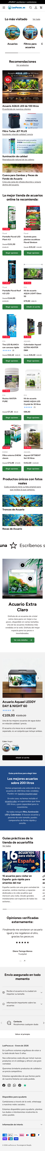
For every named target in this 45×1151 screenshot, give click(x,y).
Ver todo (36, 19)
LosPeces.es (12, 1145)
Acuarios (12, 43)
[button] (41, 7)
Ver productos (22, 65)
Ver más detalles (21, 640)
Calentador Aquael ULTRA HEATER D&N (32, 347)
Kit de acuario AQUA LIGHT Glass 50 (32, 293)
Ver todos (6, 846)
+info (36, 2)
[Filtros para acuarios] (30, 32)
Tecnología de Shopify (24, 1145)
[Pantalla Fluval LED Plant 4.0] (11, 217)
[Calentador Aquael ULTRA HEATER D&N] (33, 325)
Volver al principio (22, 1034)
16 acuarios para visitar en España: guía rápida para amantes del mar (17, 879)
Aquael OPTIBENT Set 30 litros (32, 456)
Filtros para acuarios (30, 45)
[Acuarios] (12, 32)
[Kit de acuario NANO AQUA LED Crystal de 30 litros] (33, 379)
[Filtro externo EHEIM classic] (11, 436)
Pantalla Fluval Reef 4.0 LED (11, 292)
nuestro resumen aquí (27, 793)
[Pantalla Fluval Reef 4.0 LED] (11, 271)
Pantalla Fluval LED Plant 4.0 (11, 238)
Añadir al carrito (22, 758)
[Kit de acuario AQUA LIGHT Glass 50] (33, 271)
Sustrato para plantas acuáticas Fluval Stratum (32, 239)
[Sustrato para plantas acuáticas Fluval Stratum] (33, 217)
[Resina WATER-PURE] (11, 379)
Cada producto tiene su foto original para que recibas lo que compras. (22, 488)
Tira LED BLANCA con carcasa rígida (10, 346)
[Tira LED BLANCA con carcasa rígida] (11, 325)
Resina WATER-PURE (9, 399)
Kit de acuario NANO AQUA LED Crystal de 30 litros (32, 401)
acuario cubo (11, 801)
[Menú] (3, 7)
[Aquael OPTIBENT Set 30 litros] (33, 436)
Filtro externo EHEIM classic (11, 456)
